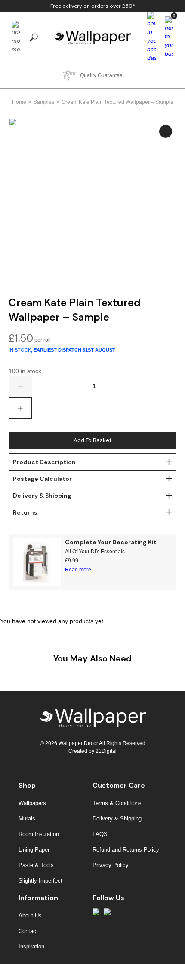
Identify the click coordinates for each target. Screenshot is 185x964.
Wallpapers (32, 803)
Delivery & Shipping (117, 818)
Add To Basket (92, 440)
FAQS (100, 834)
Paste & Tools (36, 865)
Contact (28, 931)
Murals (26, 818)
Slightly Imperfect (40, 880)
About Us (30, 915)
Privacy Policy (110, 865)
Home (19, 102)
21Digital (106, 751)
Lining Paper (33, 849)
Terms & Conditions (117, 803)
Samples (44, 102)
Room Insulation (38, 834)
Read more (78, 570)
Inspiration (31, 946)
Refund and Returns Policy (125, 849)
